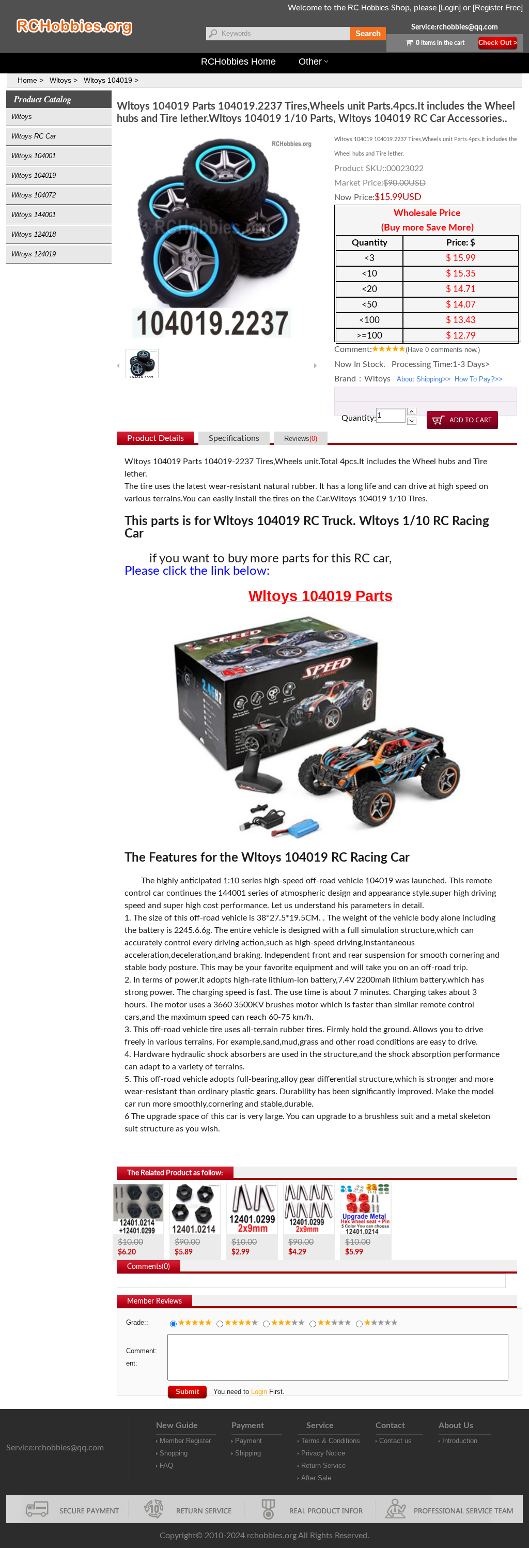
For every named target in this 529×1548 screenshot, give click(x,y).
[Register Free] (498, 7)
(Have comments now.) (443, 350)
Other (310, 61)
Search (368, 33)
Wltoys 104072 (33, 195)
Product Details (155, 438)
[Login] (450, 7)
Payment (248, 1441)
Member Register (185, 1441)
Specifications (234, 438)
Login (259, 1392)
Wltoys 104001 (33, 156)
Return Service (323, 1465)
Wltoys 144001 (33, 215)
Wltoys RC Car (33, 136)
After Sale (316, 1478)
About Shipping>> (423, 379)
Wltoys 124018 (33, 234)
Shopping (174, 1453)
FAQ (166, 1465)
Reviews (300, 438)
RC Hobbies (368, 7)
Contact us (395, 1441)
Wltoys (21, 116)
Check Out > (498, 43)
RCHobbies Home (238, 61)
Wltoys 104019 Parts (320, 596)
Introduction (459, 1441)
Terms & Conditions (330, 1441)
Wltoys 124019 (33, 254)
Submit (187, 1392)
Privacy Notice (323, 1453)
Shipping (248, 1453)
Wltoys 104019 (33, 175)
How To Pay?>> (479, 379)
